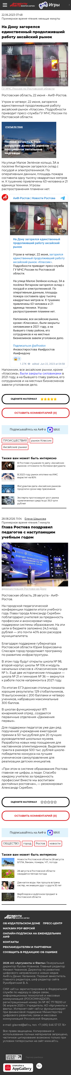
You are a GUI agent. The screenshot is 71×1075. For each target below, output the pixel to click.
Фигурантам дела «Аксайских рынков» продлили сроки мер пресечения (39, 487)
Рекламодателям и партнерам (27, 947)
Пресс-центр (52, 923)
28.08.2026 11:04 (12, 518)
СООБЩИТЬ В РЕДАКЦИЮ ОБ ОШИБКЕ (30, 952)
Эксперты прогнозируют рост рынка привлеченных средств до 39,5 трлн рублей (38, 500)
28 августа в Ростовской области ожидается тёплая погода (36, 872)
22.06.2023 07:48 (12, 14)
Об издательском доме (21, 923)
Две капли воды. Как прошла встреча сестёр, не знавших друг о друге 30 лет (39, 884)
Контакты (11, 942)
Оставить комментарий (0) (35, 413)
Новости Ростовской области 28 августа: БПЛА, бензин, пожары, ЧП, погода (40, 861)
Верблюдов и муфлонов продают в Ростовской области (37, 895)
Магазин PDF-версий (19, 928)
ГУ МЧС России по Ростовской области (28, 88)
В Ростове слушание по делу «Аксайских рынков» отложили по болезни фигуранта (41, 464)
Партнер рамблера (34, 1057)
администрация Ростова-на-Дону (24, 588)
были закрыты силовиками (40, 373)
